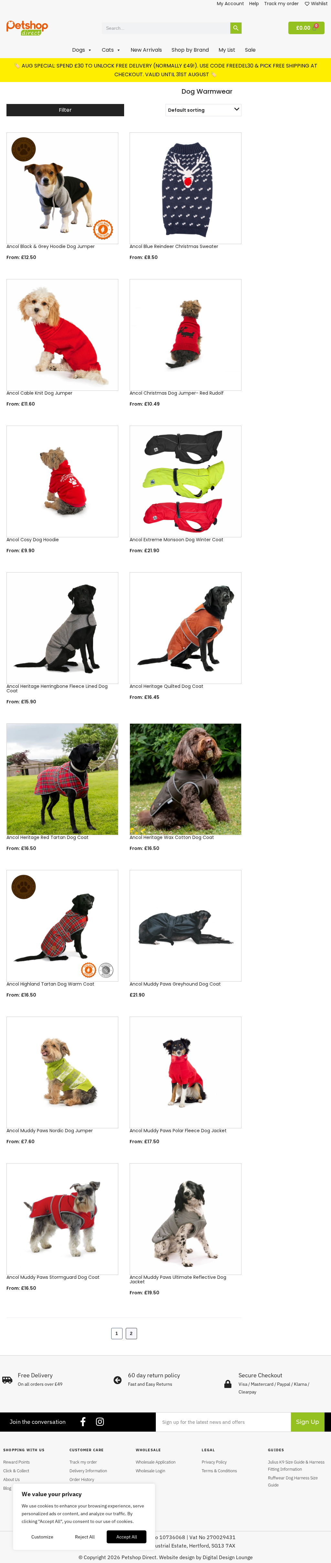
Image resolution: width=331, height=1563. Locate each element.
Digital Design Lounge (228, 1557)
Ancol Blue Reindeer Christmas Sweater (174, 246)
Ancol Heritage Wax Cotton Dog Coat (172, 837)
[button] (82, 50)
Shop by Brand (190, 50)
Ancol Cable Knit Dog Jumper (39, 393)
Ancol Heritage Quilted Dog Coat (166, 686)
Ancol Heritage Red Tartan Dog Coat (47, 837)
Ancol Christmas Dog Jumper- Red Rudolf (177, 393)
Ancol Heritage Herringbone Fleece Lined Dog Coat (57, 688)
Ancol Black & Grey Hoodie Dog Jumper (50, 246)
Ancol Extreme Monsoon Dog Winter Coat (176, 539)
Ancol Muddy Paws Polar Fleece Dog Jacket (178, 1130)
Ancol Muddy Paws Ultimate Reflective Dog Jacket (178, 1279)
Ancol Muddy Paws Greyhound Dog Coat (175, 984)
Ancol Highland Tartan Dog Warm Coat (50, 984)
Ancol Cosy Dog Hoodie (32, 539)
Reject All (85, 1537)
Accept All (126, 1537)
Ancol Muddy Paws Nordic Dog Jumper (49, 1130)
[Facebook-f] (83, 1421)
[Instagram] (99, 1421)
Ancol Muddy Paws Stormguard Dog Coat (53, 1277)
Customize (42, 1537)
